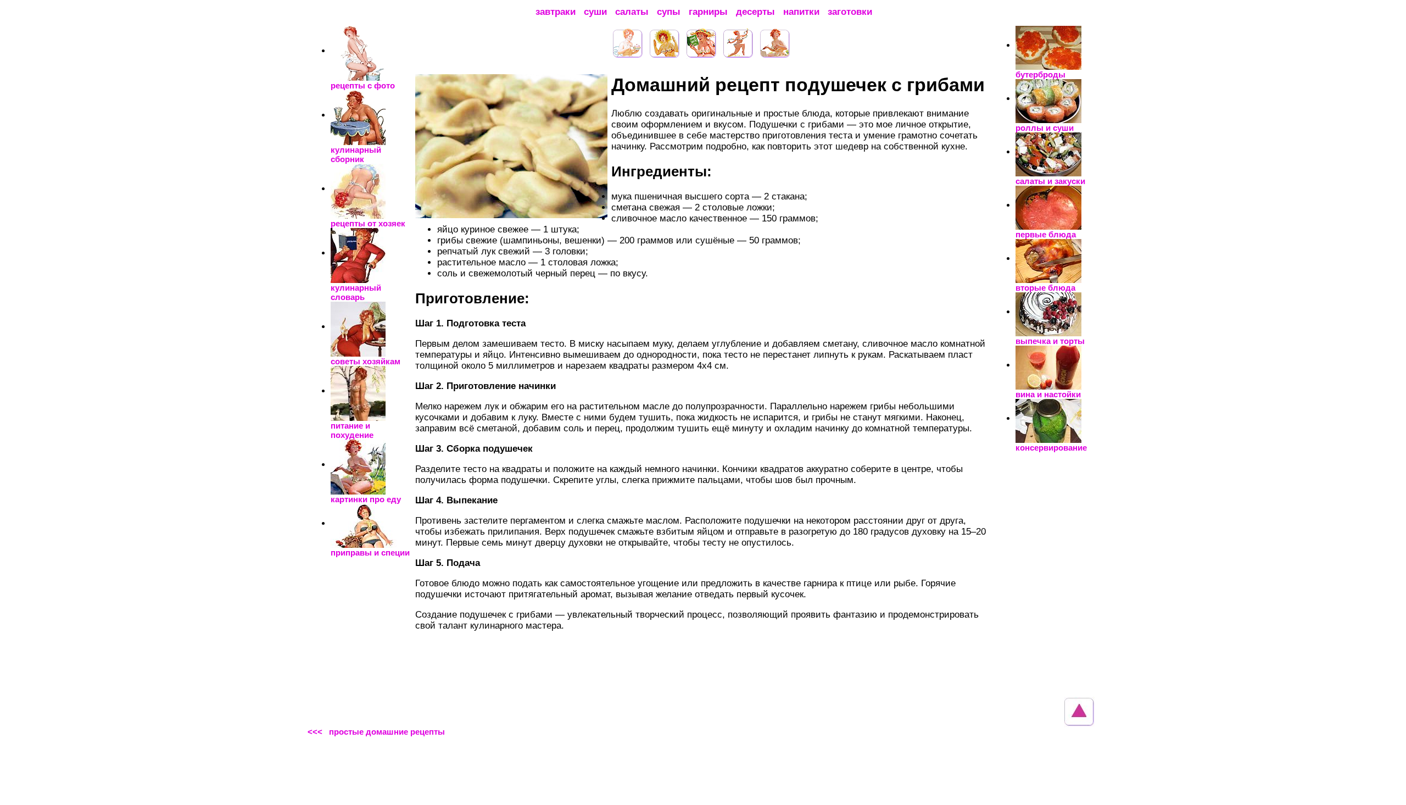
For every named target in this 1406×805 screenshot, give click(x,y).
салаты (632, 12)
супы (668, 12)
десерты (755, 12)
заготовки (850, 12)
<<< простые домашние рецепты (376, 731)
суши (595, 12)
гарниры (708, 12)
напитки (801, 12)
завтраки (555, 12)
